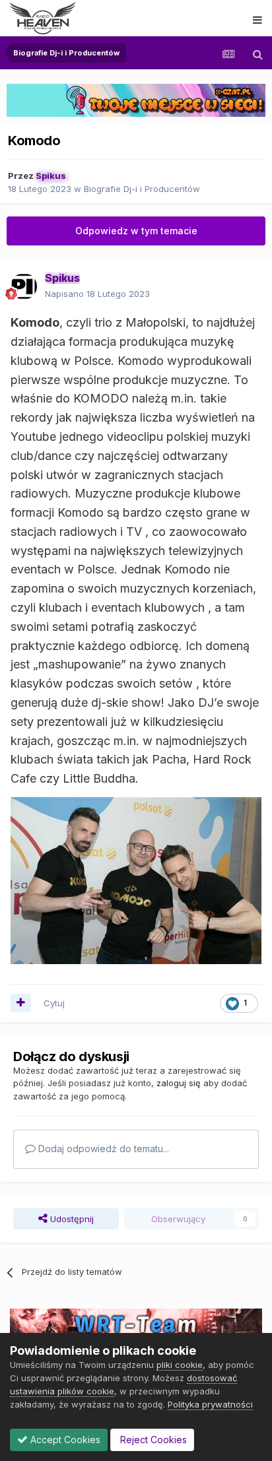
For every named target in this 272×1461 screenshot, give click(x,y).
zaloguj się (178, 1083)
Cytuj (54, 1003)
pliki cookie (179, 1364)
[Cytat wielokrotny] (21, 1003)
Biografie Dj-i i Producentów (142, 188)
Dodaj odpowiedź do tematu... (102, 1148)
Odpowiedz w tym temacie (136, 230)
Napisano (97, 293)
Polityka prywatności (210, 1404)
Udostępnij (71, 1219)
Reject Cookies (152, 1439)
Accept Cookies (64, 1439)
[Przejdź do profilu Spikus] (24, 286)
